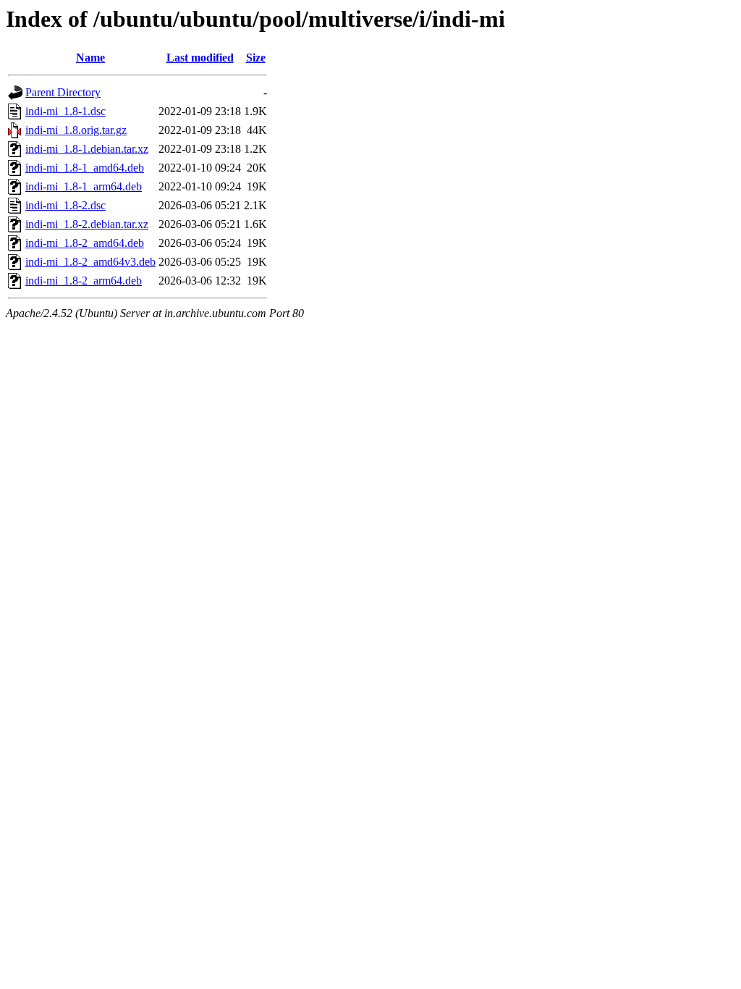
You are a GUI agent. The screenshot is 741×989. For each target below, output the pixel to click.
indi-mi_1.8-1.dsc (65, 111)
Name (90, 57)
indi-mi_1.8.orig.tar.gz (76, 130)
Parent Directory (63, 92)
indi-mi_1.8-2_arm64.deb (83, 280)
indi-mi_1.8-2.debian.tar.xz (86, 224)
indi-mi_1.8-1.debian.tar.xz (86, 149)
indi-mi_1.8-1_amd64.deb (84, 167)
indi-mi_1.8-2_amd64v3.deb (90, 262)
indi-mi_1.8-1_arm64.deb (83, 186)
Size (256, 57)
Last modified (200, 57)
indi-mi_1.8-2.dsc (65, 205)
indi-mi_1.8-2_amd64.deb (84, 243)
